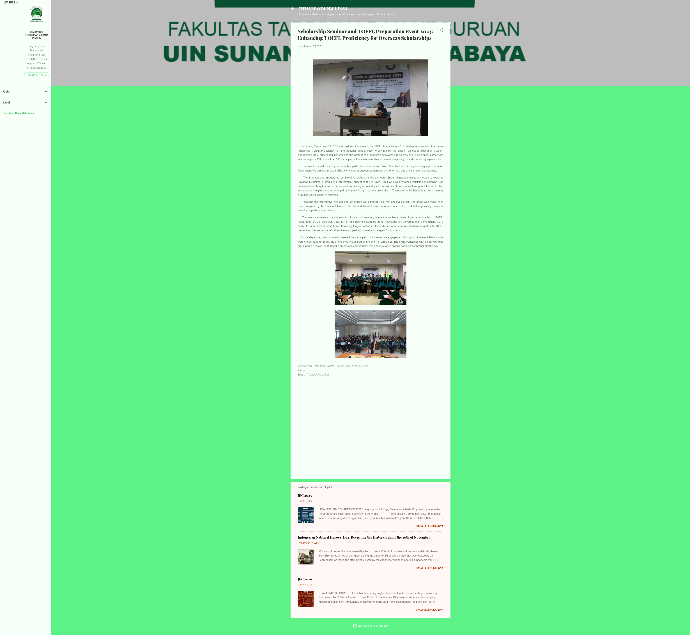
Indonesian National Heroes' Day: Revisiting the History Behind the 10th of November (364, 537)
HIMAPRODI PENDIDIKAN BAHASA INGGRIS (36, 35)
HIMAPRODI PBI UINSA (323, 8)
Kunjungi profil (37, 75)
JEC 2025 (305, 495)
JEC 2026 (305, 579)
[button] (441, 30)
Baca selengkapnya (429, 526)
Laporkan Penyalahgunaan (19, 113)
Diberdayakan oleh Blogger (373, 625)
